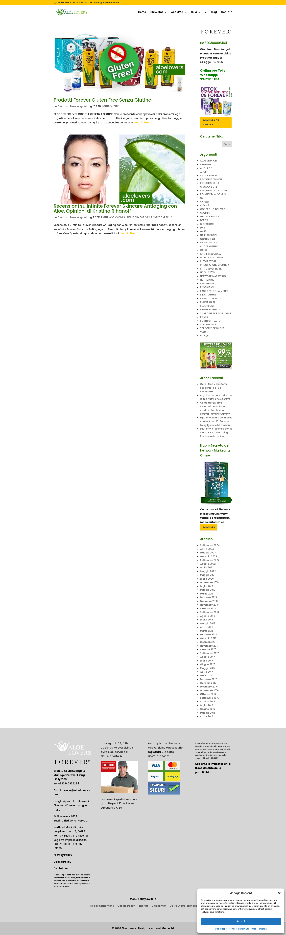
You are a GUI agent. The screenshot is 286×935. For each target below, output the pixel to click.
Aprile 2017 (206, 671)
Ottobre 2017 (208, 649)
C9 (201, 198)
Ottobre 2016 (208, 694)
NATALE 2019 (207, 272)
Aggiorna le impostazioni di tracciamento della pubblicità (213, 768)
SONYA (204, 317)
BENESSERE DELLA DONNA (214, 190)
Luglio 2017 (206, 660)
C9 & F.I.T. (197, 12)
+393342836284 (68, 783)
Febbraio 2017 (208, 679)
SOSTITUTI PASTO (210, 320)
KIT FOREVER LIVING (211, 268)
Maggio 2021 (207, 575)
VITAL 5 (204, 335)
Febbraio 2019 (208, 597)
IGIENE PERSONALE (210, 253)
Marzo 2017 (207, 675)
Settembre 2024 (210, 545)
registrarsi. (155, 752)
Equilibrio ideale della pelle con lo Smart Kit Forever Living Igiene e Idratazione (216, 421)
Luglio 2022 (207, 567)
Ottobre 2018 (208, 608)
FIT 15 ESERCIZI (208, 235)
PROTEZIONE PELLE (161, 217)
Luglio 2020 (207, 578)
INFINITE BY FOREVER (138, 217)
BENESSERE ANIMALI (211, 179)
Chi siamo (157, 12)
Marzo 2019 (207, 593)
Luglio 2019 (206, 586)
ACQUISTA (208, 527)
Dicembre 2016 (209, 686)
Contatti (226, 12)
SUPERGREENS (208, 324)
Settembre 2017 (209, 653)
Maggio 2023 (208, 552)
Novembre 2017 (209, 645)
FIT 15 (203, 231)
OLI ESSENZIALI (208, 283)
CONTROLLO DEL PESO (212, 209)
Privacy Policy (63, 855)
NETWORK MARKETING (213, 276)
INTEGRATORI (208, 261)
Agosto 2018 (207, 616)
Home (142, 12)
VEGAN (204, 332)
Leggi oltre (142, 122)
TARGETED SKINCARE (212, 328)
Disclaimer (61, 868)
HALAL (203, 250)
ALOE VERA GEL (208, 160)
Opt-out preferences (226, 928)
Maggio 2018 (207, 623)
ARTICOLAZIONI (209, 175)
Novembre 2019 (209, 582)
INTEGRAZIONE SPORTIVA (214, 265)
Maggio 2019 (207, 590)
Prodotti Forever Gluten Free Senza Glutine (102, 100)
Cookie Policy (62, 862)
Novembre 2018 (209, 604)
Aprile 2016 (206, 716)
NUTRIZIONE (207, 279)
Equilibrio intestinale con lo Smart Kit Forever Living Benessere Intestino (216, 432)
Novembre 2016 (209, 690)
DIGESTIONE (207, 224)
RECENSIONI (207, 306)
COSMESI (120, 217)
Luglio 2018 (206, 619)
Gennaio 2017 (208, 683)
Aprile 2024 (207, 549)
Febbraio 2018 (208, 634)
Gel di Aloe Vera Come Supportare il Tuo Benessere (214, 387)
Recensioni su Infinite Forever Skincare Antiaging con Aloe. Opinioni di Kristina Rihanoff (115, 208)
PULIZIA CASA (207, 302)
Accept (240, 921)
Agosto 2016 (207, 701)
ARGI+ (203, 172)
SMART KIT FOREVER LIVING (215, 313)
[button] (279, 893)
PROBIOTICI (207, 287)
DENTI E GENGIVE (209, 216)
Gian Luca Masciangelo (72, 106)
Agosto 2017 (207, 657)
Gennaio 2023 (208, 556)
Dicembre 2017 (209, 642)
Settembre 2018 (209, 612)
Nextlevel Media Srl (161, 928)
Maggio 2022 (208, 571)
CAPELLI (204, 201)
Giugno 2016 (207, 709)
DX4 (202, 227)
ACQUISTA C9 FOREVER (210, 122)
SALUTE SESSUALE (210, 309)
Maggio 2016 (207, 712)
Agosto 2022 (208, 564)
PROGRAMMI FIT (209, 294)
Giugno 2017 (207, 664)
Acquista (177, 12)
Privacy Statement (248, 928)
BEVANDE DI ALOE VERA (213, 194)
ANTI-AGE (108, 217)
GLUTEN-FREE (111, 106)
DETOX (204, 220)
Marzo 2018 (207, 631)
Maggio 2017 (207, 668)
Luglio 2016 (206, 705)
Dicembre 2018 (209, 601)
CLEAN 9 (205, 205)
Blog (214, 12)
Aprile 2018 (206, 627)
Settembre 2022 (209, 560)
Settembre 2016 (209, 698)
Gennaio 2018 (208, 638)
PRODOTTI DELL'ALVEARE (214, 291)
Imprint (263, 928)
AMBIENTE (205, 164)
